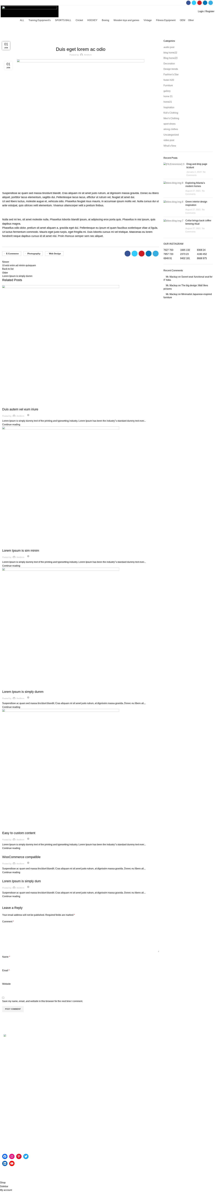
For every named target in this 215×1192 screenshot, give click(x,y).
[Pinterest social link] (199, 3)
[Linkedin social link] (205, 3)
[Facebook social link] (188, 3)
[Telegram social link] (210, 3)
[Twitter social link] (194, 3)
